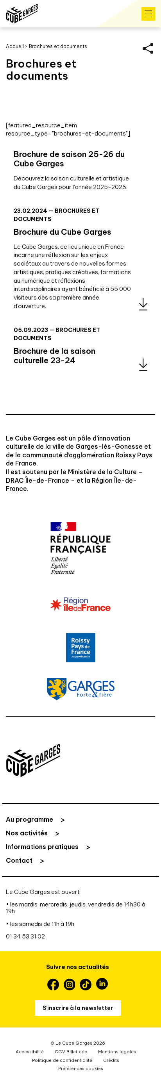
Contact (19, 860)
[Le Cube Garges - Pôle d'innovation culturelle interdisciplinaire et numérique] (22, 13)
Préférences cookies (80, 1068)
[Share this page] (148, 48)
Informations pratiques (42, 847)
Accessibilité (30, 1051)
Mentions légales (117, 1051)
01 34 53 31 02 (25, 936)
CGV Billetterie (71, 1051)
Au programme (29, 819)
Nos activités (27, 833)
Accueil (15, 46)
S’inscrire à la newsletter (78, 1007)
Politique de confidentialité (62, 1060)
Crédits (111, 1060)
